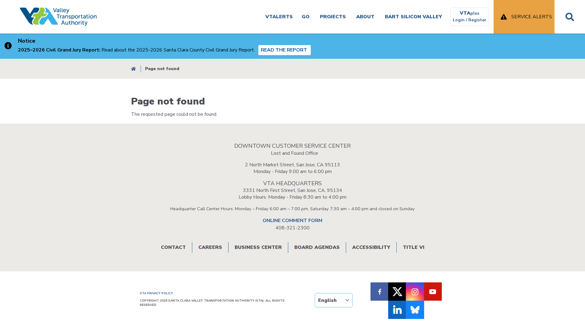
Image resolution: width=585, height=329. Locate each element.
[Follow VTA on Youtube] (433, 291)
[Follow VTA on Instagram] (415, 291)
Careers (210, 247)
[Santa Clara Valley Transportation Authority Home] (58, 17)
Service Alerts (531, 16)
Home (133, 69)
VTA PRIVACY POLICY (156, 293)
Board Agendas (317, 247)
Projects (333, 16)
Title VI (413, 247)
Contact (173, 247)
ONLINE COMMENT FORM (292, 220)
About (365, 16)
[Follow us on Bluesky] (415, 310)
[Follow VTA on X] (397, 291)
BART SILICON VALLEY (413, 16)
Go (306, 16)
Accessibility (371, 247)
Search (570, 17)
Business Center (258, 247)
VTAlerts (279, 16)
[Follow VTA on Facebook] (379, 291)
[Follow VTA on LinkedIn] (397, 310)
